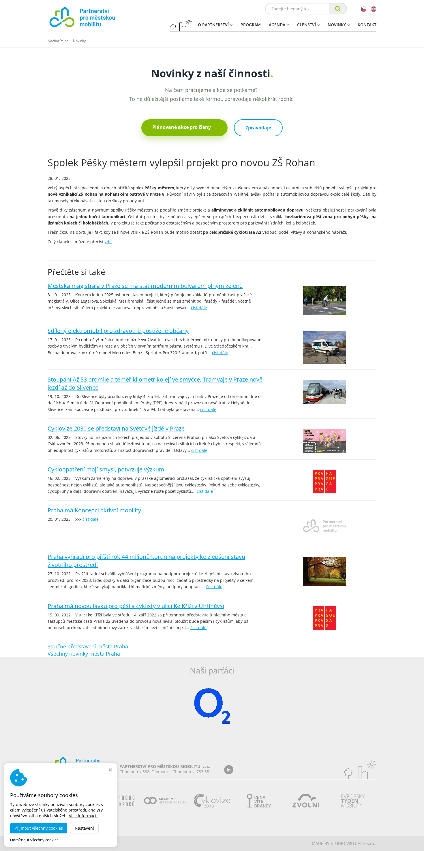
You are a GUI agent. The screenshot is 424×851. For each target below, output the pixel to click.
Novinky (337, 24)
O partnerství (213, 24)
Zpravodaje (258, 127)
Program (251, 24)
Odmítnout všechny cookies (34, 839)
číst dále (199, 307)
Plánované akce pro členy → (184, 127)
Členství (306, 24)
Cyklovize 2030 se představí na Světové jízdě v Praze (116, 428)
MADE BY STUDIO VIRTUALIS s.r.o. (344, 843)
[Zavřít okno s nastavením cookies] (110, 770)
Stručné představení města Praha (88, 646)
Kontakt (367, 24)
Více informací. (83, 815)
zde (108, 241)
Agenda (277, 24)
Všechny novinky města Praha (84, 653)
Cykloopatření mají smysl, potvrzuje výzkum (106, 469)
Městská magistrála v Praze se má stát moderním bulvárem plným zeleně (145, 286)
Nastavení (84, 828)
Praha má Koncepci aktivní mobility (94, 510)
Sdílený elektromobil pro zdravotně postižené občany (118, 331)
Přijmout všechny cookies (38, 828)
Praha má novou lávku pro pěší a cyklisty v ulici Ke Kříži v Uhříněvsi (136, 606)
